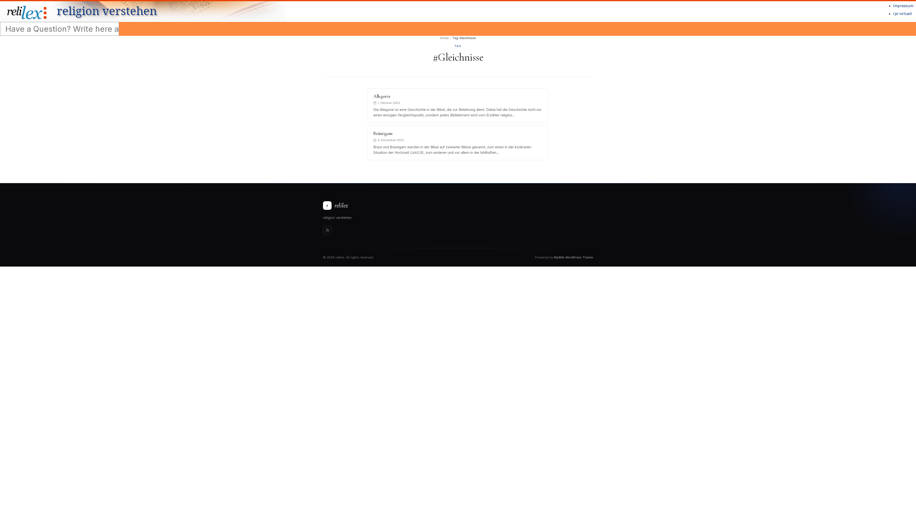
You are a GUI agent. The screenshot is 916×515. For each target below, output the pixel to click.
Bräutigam (382, 133)
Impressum (903, 5)
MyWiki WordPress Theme (573, 257)
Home (444, 38)
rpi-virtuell (902, 13)
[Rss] (327, 230)
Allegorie (381, 96)
